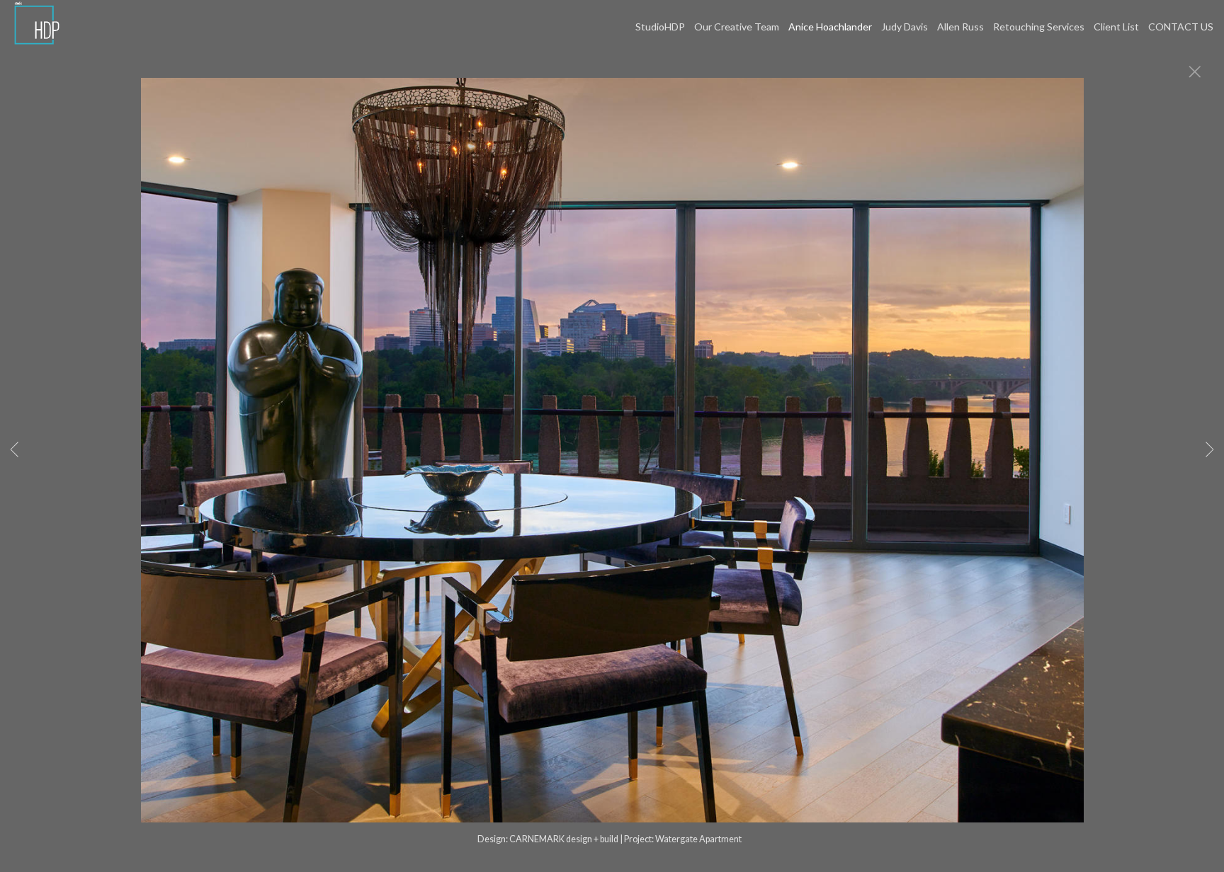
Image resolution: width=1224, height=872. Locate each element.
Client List (1116, 27)
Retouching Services (1038, 27)
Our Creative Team (736, 27)
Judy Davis (904, 27)
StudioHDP (660, 27)
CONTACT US (1180, 27)
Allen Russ (960, 27)
